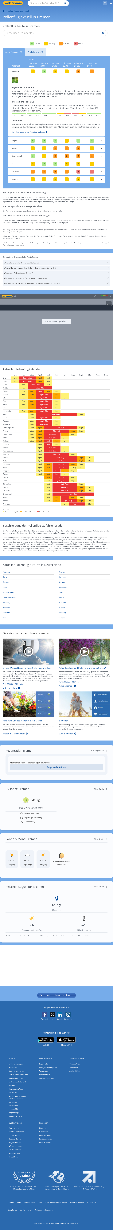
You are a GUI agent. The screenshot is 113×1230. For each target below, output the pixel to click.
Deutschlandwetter (16, 1132)
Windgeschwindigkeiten (48, 1067)
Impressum (91, 1202)
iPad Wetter (73, 1067)
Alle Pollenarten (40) (36, 52)
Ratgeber (43, 1122)
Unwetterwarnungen (17, 1071)
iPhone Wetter (74, 1064)
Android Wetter (75, 1071)
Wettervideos (15, 1122)
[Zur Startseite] (14, 3)
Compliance (12, 1210)
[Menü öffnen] (110, 3)
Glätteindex (43, 1132)
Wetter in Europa (15, 1146)
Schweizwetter (14, 1135)
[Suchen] (64, 3)
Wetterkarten (45, 1058)
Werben (12, 1085)
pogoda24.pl (14, 1112)
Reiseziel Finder (45, 1135)
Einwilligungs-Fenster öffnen (56, 1202)
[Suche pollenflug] (103, 33)
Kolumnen (13, 1067)
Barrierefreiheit (26, 1210)
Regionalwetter (15, 1142)
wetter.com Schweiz (16, 1078)
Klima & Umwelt (45, 1142)
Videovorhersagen (16, 1064)
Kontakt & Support (77, 1202)
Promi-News (13, 1157)
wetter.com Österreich (17, 1082)
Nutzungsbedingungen (44, 1210)
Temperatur (44, 1071)
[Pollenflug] (105, 3)
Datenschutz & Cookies (33, 1202)
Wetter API (13, 1092)
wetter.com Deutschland (18, 1074)
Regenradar (43, 1064)
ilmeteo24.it (13, 1109)
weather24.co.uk (15, 1116)
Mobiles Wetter (76, 1058)
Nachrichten (13, 1128)
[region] (56, 327)
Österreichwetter (15, 1139)
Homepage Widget (16, 1089)
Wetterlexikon (14, 1153)
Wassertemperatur (46, 1078)
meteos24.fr (13, 1105)
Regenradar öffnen (56, 767)
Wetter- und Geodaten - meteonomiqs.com (18, 1097)
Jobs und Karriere (14, 1202)
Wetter (12, 1058)
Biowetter (43, 1128)
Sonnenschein (44, 1074)
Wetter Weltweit (15, 1149)
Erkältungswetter (45, 1139)
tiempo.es (13, 1102)
